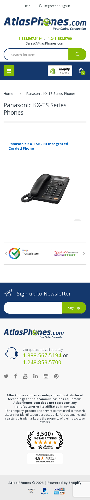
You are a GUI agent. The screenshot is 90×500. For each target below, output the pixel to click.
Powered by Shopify (65, 482)
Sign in (65, 6)
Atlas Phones (19, 482)
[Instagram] (46, 376)
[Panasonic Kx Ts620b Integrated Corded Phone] (45, 187)
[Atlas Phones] (45, 23)
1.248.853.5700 (60, 38)
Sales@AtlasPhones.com (45, 43)
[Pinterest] (56, 376)
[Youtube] (25, 376)
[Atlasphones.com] (45, 440)
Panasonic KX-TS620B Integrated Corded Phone (38, 146)
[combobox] (45, 55)
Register (50, 6)
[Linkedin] (35, 376)
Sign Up (74, 308)
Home (8, 93)
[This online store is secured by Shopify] (60, 70)
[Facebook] (15, 376)
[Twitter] (6, 376)
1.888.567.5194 (30, 38)
